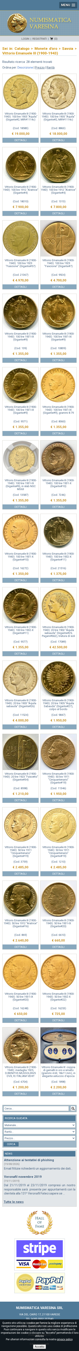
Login (25, 38)
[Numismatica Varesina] (39, 23)
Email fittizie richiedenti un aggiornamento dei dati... (38, 1168)
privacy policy (64, 1339)
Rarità (51, 67)
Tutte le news (14, 1202)
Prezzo (40, 67)
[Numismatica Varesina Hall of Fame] (39, 1222)
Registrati (39, 38)
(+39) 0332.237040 (42, 1318)
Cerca (11, 1144)
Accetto (39, 1346)
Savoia (67, 48)
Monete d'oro (46, 48)
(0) (56, 38)
